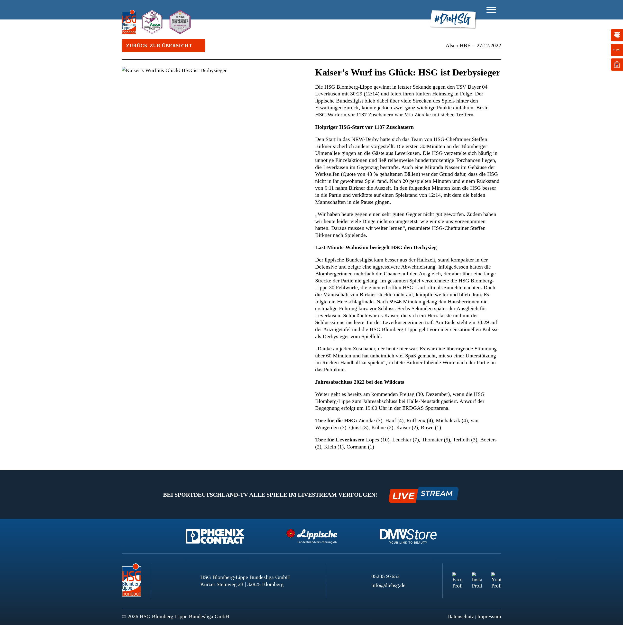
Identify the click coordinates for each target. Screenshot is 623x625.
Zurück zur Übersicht (159, 45)
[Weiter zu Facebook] (457, 577)
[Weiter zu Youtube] (496, 577)
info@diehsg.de (388, 585)
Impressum (489, 616)
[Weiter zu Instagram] (477, 577)
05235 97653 (385, 576)
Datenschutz (460, 616)
